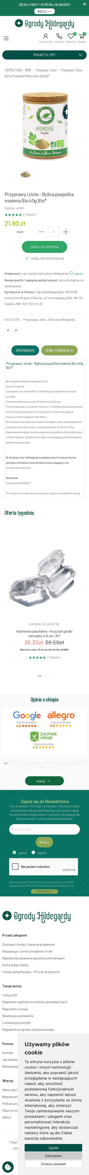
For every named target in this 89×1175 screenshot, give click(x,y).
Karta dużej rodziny (15, 965)
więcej (78, 273)
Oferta (6, 1117)
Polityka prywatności (16, 1103)
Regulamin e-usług (15, 1009)
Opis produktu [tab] (25, 350)
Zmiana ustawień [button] (53, 1164)
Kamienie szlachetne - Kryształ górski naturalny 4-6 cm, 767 (44, 633)
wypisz (42, 853)
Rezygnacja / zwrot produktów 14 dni (27, 951)
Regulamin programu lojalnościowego (28, 1029)
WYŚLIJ (44, 842)
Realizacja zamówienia (17, 1016)
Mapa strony (10, 1110)
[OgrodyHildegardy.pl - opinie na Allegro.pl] (61, 719)
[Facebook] (8, 330)
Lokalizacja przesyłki (16, 1023)
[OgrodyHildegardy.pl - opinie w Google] (27, 719)
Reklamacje (10, 1066)
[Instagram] (16, 330)
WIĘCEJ (43, 11)
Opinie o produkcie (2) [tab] (59, 350)
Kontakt (7, 1053)
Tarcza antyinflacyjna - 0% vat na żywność (31, 972)
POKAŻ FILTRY (44, 55)
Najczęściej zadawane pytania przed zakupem (33, 958)
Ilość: (20, 232)
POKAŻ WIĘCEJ (44, 891)
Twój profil (9, 995)
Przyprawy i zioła (34, 319)
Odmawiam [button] (53, 1156)
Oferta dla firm (12, 1090)
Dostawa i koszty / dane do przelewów (28, 944)
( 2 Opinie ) (29, 214)
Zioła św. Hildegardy (61, 319)
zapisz (22, 853)
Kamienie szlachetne (44, 624)
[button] (46, 38)
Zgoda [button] (53, 1148)
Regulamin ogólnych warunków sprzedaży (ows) (34, 1002)
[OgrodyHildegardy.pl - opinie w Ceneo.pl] (44, 740)
